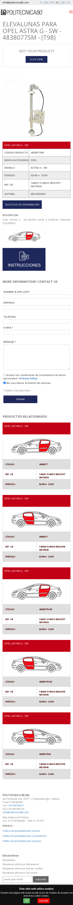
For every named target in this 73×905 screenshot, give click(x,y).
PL (69, 2)
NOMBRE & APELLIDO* (16, 291)
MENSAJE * (9, 341)
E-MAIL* (8, 327)
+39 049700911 (15, 805)
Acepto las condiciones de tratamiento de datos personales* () (34, 376)
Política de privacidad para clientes (21, 830)
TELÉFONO (9, 316)
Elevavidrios (9, 860)
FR (52, 2)
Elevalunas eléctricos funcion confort (23, 868)
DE (63, 2)
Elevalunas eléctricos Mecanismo (21, 864)
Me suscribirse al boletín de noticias (28, 383)
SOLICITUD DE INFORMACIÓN (22, 204)
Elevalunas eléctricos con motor (20, 872)
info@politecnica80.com (16, 2)
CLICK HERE (36, 59)
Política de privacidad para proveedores (25, 835)
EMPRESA (8, 302)
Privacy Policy (28, 378)
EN (46, 2)
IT (41, 2)
